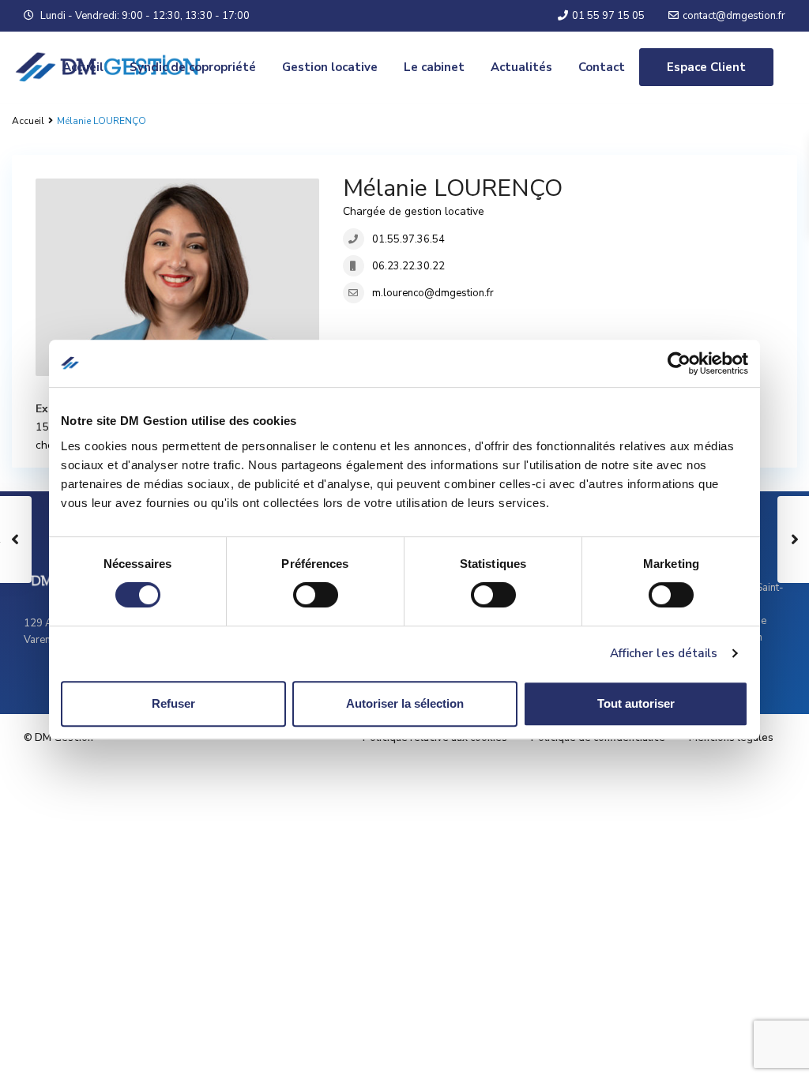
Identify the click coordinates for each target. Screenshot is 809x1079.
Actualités (521, 67)
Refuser (173, 703)
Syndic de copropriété (193, 67)
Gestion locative (330, 67)
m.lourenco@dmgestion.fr (433, 293)
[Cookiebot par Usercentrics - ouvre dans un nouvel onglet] (679, 363)
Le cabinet (434, 67)
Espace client (706, 67)
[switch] (315, 594)
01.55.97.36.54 (408, 239)
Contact (601, 67)
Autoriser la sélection (405, 703)
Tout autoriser (636, 703)
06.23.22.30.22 (408, 266)
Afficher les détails (664, 653)
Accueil (82, 67)
